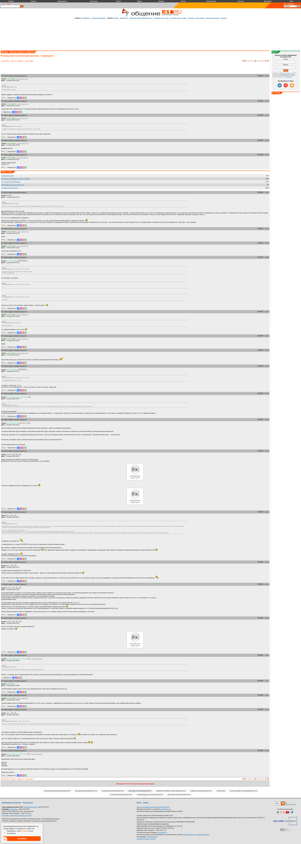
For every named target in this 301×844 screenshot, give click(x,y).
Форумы (4, 52)
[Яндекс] (286, 85)
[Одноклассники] (23, 98)
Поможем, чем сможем (196, 18)
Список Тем (5, 61)
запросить (289, 76)
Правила (20, 61)
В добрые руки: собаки (178, 18)
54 (262, 61)
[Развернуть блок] (273, 93)
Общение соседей (212, 18)
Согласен (22, 838)
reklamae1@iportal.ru (31, 807)
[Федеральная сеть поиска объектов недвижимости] (285, 830)
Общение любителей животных (141, 18)
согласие (24, 831)
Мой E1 (275, 52)
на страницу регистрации (287, 74)
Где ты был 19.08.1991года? (10, 182)
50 (249, 61)
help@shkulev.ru (165, 809)
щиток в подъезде (7, 176)
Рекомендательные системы (146, 839)
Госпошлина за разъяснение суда (12, 185)
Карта (116, 18)
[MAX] (20, 98)
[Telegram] (26, 98)
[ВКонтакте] (18, 98)
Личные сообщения (99, 18)
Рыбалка (223, 18)
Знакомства (86, 18)
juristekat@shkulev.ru (202, 834)
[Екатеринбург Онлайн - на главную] (172, 16)
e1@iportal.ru (13, 809)
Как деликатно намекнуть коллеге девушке (15, 179)
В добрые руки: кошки (161, 18)
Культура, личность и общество (22, 52)
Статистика (29, 61)
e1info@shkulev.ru (189, 834)
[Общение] (125, 16)
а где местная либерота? (9, 188)
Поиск (13, 61)
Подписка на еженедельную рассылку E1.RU (17, 815)
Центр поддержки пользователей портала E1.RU (153, 807)
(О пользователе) (22, 79)
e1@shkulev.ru (162, 832)
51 (252, 61)
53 (259, 61)
